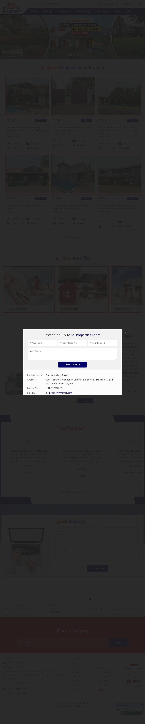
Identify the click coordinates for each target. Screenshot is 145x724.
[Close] (125, 332)
